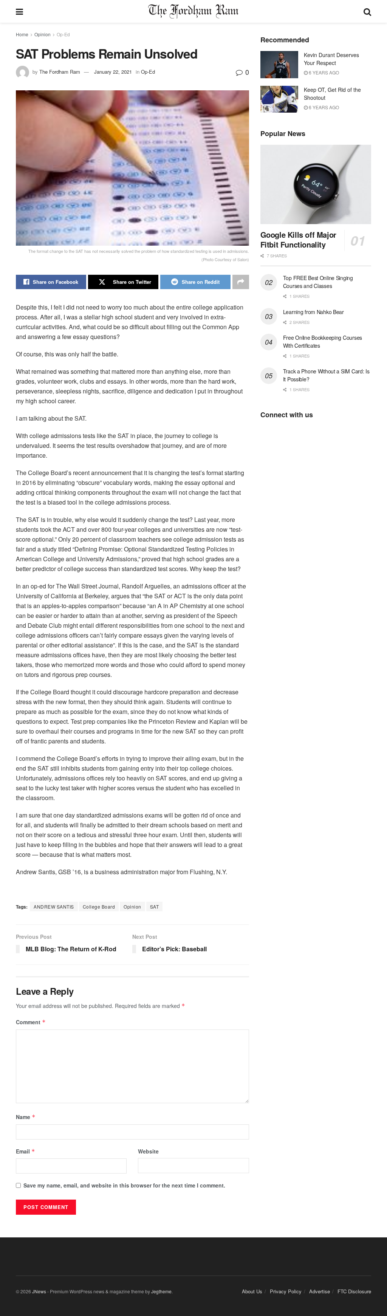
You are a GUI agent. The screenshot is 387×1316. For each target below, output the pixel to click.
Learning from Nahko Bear (313, 312)
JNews (39, 1291)
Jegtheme (161, 1291)
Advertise (319, 1291)
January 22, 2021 (113, 71)
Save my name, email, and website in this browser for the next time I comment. (124, 1185)
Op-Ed (63, 34)
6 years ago (323, 72)
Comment (31, 1022)
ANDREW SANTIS (54, 906)
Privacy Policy (286, 1291)
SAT (154, 906)
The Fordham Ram (59, 71)
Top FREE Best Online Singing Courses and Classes (318, 282)
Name (26, 1117)
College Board (99, 906)
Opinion (42, 34)
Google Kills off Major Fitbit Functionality (298, 239)
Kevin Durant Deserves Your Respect (331, 59)
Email (25, 1151)
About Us (252, 1291)
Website (148, 1151)
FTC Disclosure (354, 1291)
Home (22, 34)
